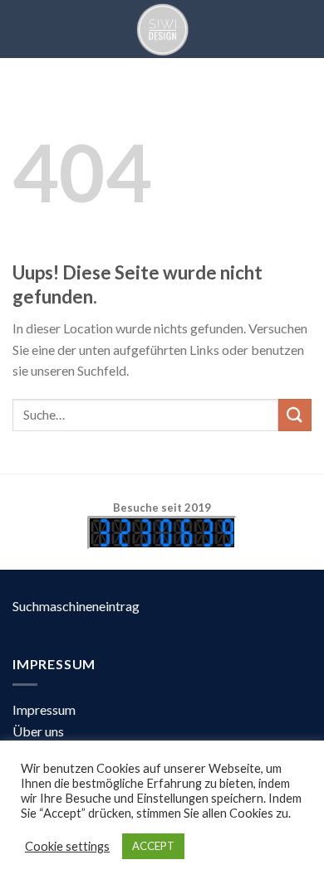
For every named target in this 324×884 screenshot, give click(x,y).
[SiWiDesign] (162, 29)
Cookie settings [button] (67, 846)
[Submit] (295, 415)
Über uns (38, 731)
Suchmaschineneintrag (76, 606)
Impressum (44, 709)
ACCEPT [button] (153, 845)
